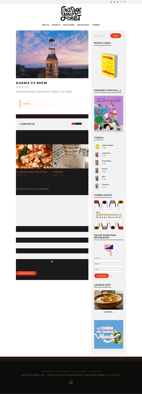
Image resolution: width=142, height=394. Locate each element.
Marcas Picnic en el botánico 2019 (26, 91)
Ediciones (69, 25)
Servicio (48, 371)
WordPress (114, 375)
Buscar (115, 36)
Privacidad (63, 371)
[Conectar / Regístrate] (114, 2)
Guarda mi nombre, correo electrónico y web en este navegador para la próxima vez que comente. (50, 264)
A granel (58, 172)
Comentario (20, 192)
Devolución (79, 371)
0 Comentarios (55, 91)
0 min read (68, 91)
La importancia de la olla (32, 172)
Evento (56, 25)
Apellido (97, 264)
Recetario (83, 25)
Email (18, 240)
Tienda (96, 25)
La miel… (109, 312)
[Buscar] (111, 2)
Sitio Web (19, 250)
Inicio (45, 25)
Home (26, 103)
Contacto (95, 371)
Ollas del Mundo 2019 (43, 91)
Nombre (19, 229)
